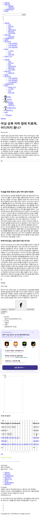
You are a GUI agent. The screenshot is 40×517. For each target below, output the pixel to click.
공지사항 (11, 54)
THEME (10, 6)
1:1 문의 (10, 51)
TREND (7, 3)
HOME (8, 97)
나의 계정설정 (12, 47)
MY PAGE (7, 41)
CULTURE (11, 33)
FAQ (9, 53)
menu (6, 112)
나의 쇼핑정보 (12, 43)
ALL (9, 25)
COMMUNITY (9, 9)
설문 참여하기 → (20, 367)
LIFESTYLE (12, 30)
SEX (9, 28)
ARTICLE (11, 8)
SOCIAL (11, 26)
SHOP (6, 11)
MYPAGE (10, 110)
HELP (6, 49)
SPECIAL (7, 4)
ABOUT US (8, 56)
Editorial (3, 118)
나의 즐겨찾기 (12, 45)
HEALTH (11, 31)
